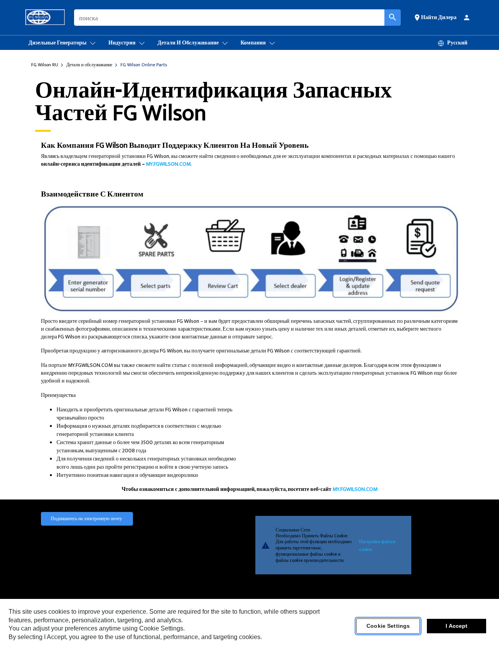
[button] (435, 16)
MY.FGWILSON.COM (355, 489)
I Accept (456, 626)
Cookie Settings (388, 626)
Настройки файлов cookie (377, 545)
